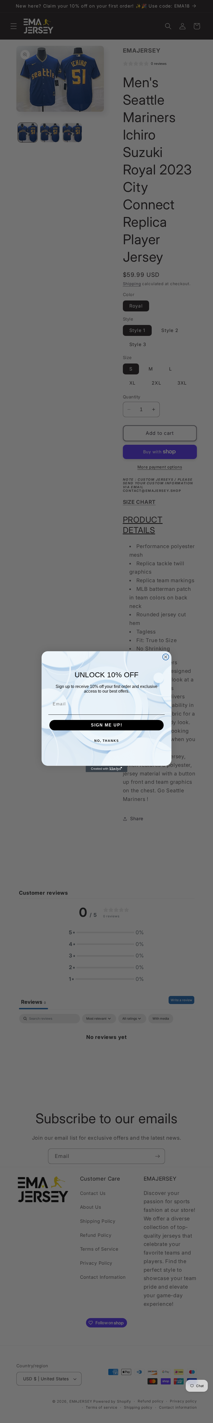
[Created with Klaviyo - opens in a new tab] (106, 769)
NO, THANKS (106, 741)
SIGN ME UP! (106, 725)
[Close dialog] (166, 657)
